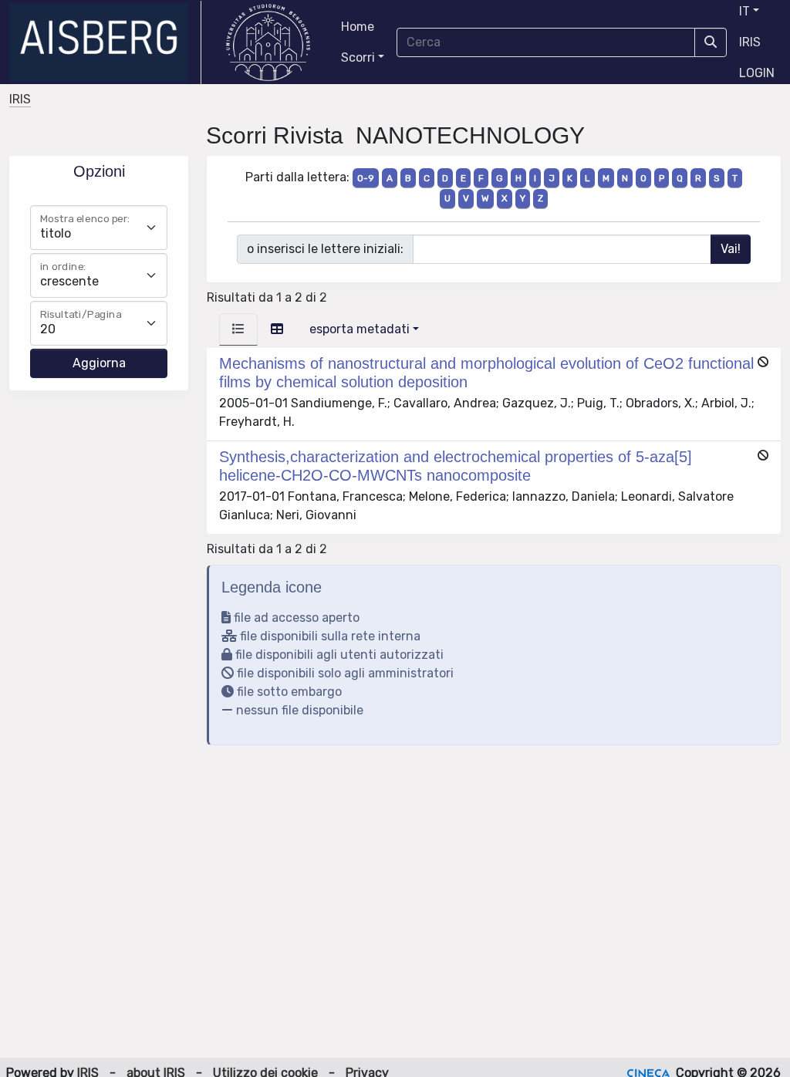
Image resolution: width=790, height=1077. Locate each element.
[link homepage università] (268, 42)
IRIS (750, 42)
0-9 (365, 178)
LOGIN (757, 73)
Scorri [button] (358, 57)
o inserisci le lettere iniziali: (325, 248)
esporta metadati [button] (359, 329)
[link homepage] (105, 42)
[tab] (238, 329)
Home (357, 26)
